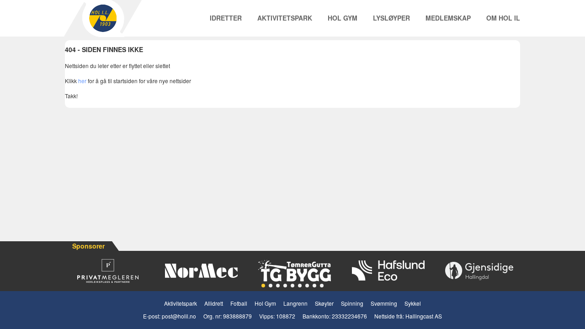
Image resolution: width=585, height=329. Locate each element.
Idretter (226, 17)
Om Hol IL (503, 17)
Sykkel (412, 303)
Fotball (238, 303)
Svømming (384, 303)
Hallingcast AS (423, 316)
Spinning (352, 303)
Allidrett (213, 303)
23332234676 (349, 316)
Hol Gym (342, 17)
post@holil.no (179, 316)
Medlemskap (448, 17)
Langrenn (295, 303)
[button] (263, 285)
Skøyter (324, 303)
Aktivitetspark (284, 17)
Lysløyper (391, 17)
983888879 (237, 316)
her (82, 81)
